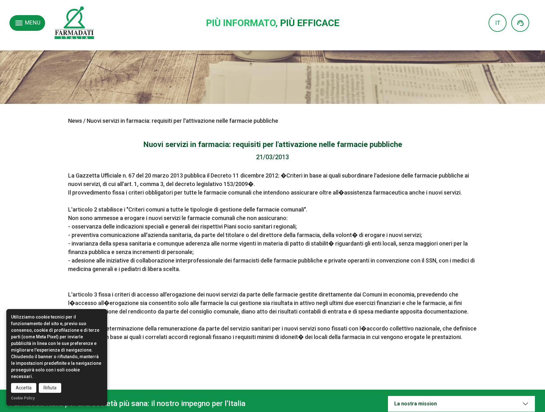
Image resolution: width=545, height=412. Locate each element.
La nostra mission (415, 404)
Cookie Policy (23, 398)
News (75, 120)
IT (497, 23)
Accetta (24, 387)
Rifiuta (50, 387)
